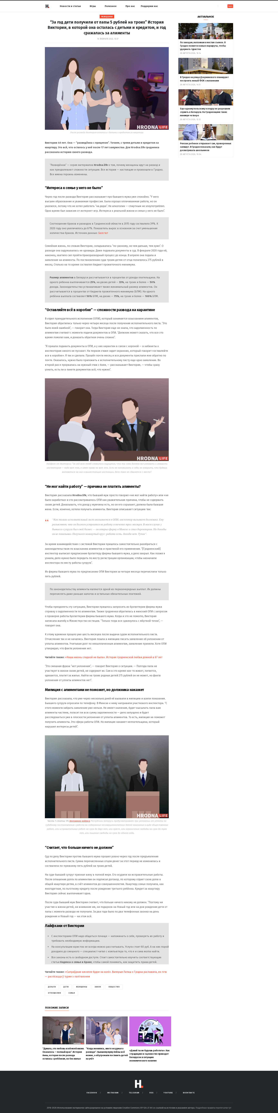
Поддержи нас (149, 6)
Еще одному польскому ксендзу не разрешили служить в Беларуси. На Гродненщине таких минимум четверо (205, 112)
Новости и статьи (70, 6)
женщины (81, 987)
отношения (54, 993)
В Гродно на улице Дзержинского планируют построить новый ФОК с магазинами (204, 79)
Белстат (103, 233)
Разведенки (107, 17)
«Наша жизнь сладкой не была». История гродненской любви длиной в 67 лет (113, 657)
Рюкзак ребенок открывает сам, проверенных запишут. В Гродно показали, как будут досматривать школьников (205, 147)
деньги (52, 987)
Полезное (110, 6)
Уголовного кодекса (79, 821)
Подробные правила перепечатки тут (213, 1108)
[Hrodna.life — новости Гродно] (47, 6)
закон (98, 987)
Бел (230, 6)
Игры (93, 6)
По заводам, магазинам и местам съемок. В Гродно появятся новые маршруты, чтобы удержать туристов (203, 46)
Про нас (130, 6)
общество (114, 987)
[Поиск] (220, 6)
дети (66, 987)
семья (71, 993)
